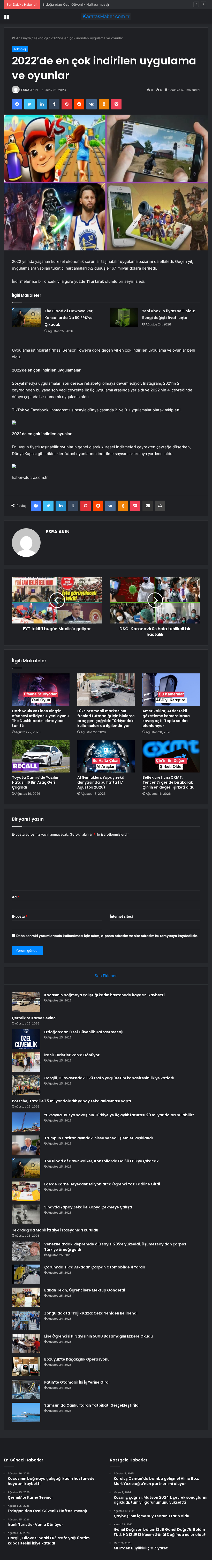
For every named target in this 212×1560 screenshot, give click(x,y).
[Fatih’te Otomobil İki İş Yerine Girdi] (26, 1389)
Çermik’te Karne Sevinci (34, 1018)
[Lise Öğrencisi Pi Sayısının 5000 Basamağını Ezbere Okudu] (26, 1343)
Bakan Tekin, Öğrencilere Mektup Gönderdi (84, 1290)
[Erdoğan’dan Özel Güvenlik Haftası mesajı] (26, 1039)
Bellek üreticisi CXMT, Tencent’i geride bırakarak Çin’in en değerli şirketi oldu (168, 782)
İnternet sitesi (121, 916)
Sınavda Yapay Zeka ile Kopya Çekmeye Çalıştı (88, 1207)
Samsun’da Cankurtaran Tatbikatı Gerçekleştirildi (92, 1405)
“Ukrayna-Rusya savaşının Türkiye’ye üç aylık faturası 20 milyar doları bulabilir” (119, 1115)
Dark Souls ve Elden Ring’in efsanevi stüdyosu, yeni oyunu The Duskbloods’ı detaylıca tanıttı (40, 718)
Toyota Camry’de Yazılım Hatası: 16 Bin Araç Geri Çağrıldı (35, 782)
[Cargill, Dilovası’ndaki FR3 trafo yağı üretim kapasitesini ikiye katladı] (26, 1085)
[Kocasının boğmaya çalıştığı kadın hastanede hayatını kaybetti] (26, 1002)
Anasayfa (23, 38)
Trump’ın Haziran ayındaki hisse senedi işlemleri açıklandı (98, 1138)
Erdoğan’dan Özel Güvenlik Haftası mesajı (75, 4)
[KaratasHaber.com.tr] (106, 16)
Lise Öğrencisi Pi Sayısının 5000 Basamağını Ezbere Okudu (98, 1336)
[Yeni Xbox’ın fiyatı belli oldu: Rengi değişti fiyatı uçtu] (124, 317)
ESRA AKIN (29, 90)
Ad (15, 897)
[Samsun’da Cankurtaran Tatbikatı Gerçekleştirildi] (26, 1412)
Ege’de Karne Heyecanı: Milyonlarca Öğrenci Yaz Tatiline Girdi (102, 1184)
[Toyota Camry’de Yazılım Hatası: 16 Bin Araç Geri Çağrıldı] (41, 756)
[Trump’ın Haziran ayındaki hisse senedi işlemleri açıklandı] (26, 1145)
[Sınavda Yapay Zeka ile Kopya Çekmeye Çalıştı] (26, 1214)
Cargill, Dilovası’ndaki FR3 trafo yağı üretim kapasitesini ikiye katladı (109, 1078)
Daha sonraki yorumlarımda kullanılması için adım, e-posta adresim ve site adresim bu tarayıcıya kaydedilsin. (107, 936)
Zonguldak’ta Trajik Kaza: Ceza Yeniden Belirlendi (91, 1313)
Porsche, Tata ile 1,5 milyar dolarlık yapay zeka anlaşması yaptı (71, 1101)
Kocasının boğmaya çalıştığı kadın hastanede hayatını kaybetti (104, 995)
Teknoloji (41, 38)
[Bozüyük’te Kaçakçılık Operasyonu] (26, 1366)
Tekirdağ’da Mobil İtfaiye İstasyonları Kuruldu (55, 1230)
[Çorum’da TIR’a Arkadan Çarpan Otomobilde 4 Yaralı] (26, 1274)
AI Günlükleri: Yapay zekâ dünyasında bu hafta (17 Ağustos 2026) (100, 782)
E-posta (19, 916)
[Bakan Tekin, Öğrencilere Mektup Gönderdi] (26, 1297)
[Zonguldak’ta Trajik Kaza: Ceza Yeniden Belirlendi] (26, 1320)
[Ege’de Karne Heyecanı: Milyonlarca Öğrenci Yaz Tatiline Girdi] (26, 1191)
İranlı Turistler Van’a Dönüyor (72, 1055)
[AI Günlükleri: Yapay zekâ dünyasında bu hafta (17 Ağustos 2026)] (106, 756)
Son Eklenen (106, 975)
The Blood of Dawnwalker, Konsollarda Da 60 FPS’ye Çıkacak (69, 317)
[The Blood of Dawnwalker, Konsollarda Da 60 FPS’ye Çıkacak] (26, 317)
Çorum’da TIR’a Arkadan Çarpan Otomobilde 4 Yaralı (94, 1267)
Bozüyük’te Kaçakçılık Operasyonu (77, 1359)
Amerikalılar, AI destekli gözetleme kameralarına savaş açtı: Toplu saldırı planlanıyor (166, 718)
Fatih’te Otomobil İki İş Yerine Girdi (77, 1382)
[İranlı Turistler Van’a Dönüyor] (26, 1062)
